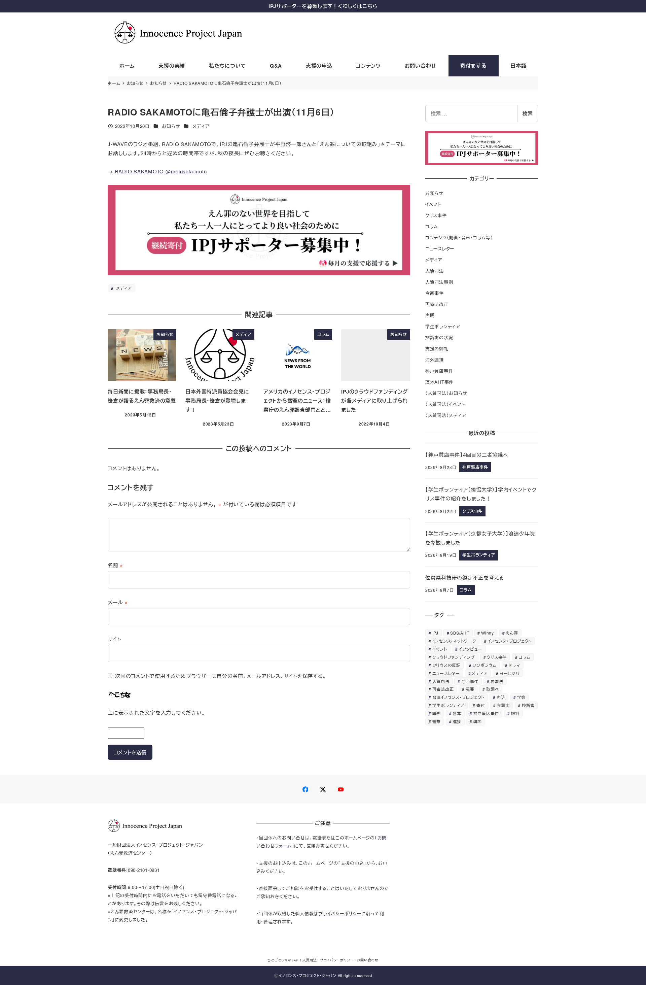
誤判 (515, 713)
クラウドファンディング (453, 657)
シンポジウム (484, 665)
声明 (430, 315)
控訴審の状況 (439, 337)
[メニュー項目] (305, 789)
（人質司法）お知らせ (446, 393)
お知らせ (171, 126)
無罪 (457, 713)
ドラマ (514, 665)
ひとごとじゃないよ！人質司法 (292, 960)
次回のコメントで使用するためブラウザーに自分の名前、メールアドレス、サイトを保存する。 (220, 675)
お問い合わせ (368, 960)
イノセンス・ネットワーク (454, 641)
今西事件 (434, 293)
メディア (201, 126)
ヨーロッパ (510, 673)
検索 (528, 113)
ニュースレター (439, 248)
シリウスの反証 (446, 665)
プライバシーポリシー (339, 913)
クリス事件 (436, 215)
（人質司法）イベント (445, 404)
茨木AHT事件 (439, 382)
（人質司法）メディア (445, 415)
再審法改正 (436, 304)
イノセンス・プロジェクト (510, 641)
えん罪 (512, 633)
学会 (521, 697)
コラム (431, 226)
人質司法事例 (439, 282)
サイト (114, 638)
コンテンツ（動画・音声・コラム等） (459, 237)
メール (118, 602)
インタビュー (470, 649)
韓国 (477, 721)
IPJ (435, 633)
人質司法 (434, 271)
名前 (115, 565)
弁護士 (503, 705)
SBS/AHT (459, 633)
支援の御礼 (436, 348)
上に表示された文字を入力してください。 (156, 712)
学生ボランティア (442, 326)
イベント (433, 204)
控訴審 (528, 705)
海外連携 (434, 359)
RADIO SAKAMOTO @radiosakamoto (161, 171)
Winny (487, 633)
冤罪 (470, 689)
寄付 (480, 705)
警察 (436, 721)
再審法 (497, 681)
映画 (436, 713)
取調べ (492, 689)
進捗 (457, 721)
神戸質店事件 (439, 371)
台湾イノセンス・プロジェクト (458, 697)
